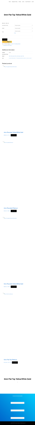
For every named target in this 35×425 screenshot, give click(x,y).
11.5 (27, 58)
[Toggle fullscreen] (7, 422)
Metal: (3, 28)
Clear (15, 32)
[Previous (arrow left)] (1, 424)
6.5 (14, 58)
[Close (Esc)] (1, 422)
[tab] (18, 45)
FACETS (4, 2)
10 (22, 58)
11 (25, 58)
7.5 (16, 58)
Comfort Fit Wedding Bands (15, 43)
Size (3, 31)
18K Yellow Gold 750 (20, 56)
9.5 (21, 58)
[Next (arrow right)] (4, 424)
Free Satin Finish (5, 25)
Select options (13, 135)
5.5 (12, 58)
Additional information (8, 45)
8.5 (19, 58)
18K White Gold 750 (12, 56)
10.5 (24, 58)
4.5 (10, 58)
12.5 (30, 58)
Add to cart (4, 39)
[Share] (4, 422)
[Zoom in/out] (9, 422)
